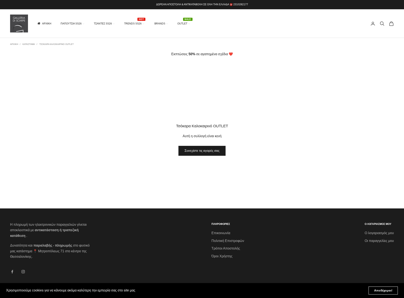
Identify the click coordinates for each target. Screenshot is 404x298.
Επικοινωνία (220, 233)
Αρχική (14, 44)
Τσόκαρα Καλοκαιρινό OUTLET (56, 44)
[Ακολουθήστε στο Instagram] (23, 272)
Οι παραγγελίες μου (379, 241)
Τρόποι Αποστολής (225, 248)
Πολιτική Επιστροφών (227, 241)
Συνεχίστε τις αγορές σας (202, 150)
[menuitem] (44, 23)
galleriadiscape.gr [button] (150, 290)
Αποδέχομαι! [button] (383, 290)
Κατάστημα (29, 44)
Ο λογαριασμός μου (379, 233)
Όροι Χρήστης (222, 256)
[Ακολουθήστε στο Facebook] (12, 272)
